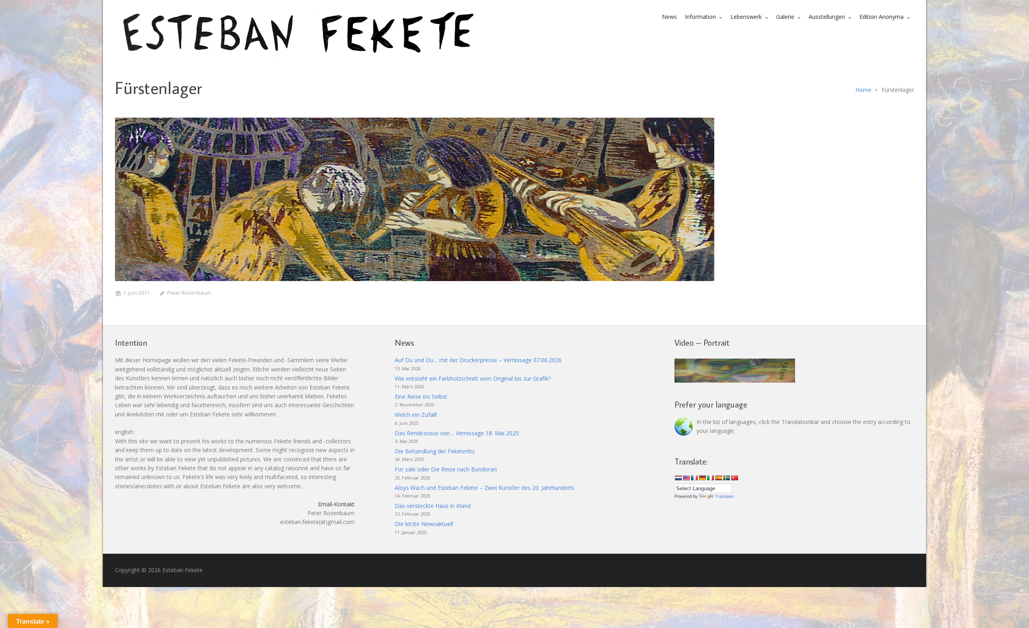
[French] (694, 478)
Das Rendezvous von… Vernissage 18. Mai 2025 (457, 433)
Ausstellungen (827, 16)
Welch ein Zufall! (416, 414)
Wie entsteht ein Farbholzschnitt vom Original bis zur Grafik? (473, 378)
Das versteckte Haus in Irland (433, 506)
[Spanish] (718, 478)
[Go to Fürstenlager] (414, 199)
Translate (724, 496)
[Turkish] (734, 478)
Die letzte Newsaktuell (424, 524)
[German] (702, 478)
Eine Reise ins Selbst (421, 396)
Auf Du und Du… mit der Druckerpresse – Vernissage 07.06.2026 (478, 360)
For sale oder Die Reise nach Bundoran (446, 469)
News (669, 16)
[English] (686, 478)
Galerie (785, 16)
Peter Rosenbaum (189, 293)
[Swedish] (726, 478)
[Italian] (710, 478)
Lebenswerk (746, 16)
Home (863, 90)
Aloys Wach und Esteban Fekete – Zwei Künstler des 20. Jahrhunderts (484, 487)
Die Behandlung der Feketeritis (435, 451)
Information (700, 16)
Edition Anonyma (881, 16)
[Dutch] (678, 478)
